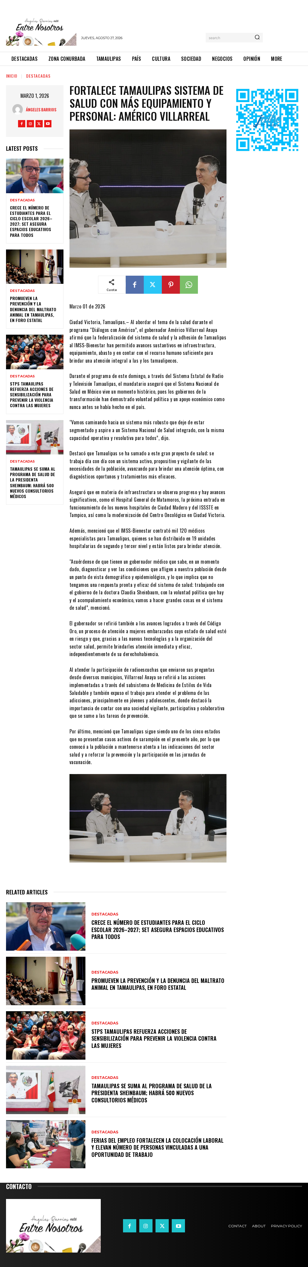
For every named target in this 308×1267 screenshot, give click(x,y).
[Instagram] (30, 123)
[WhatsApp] (189, 285)
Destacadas (38, 76)
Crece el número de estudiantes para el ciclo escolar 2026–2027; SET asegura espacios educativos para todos (31, 221)
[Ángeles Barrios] (19, 109)
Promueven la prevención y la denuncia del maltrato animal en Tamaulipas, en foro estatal (33, 309)
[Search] (257, 37)
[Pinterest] (171, 285)
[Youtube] (47, 123)
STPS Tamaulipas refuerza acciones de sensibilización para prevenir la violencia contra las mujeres (32, 394)
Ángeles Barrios (41, 109)
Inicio (11, 76)
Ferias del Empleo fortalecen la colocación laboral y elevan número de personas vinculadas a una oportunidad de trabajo (157, 1147)
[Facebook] (21, 123)
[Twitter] (39, 123)
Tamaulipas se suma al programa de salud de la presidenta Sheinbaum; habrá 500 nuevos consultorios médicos (32, 482)
